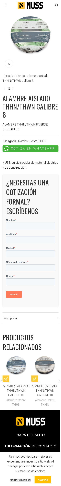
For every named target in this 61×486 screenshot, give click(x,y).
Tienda (20, 75)
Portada (8, 75)
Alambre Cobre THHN (32, 141)
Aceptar (43, 480)
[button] (6, 378)
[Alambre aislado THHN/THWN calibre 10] (16, 368)
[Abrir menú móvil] (4, 5)
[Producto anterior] (5, 89)
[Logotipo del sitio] (30, 5)
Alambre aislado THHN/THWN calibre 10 (16, 390)
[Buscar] (56, 5)
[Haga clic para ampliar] (9, 63)
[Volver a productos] (9, 89)
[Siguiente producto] (13, 89)
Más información (20, 480)
